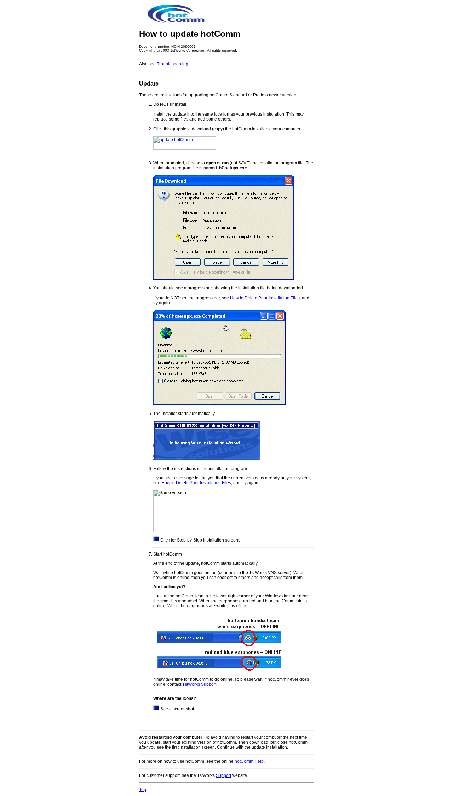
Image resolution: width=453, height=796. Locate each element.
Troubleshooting (172, 64)
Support (223, 775)
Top (142, 789)
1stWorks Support (199, 684)
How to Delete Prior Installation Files (265, 297)
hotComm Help (249, 761)
